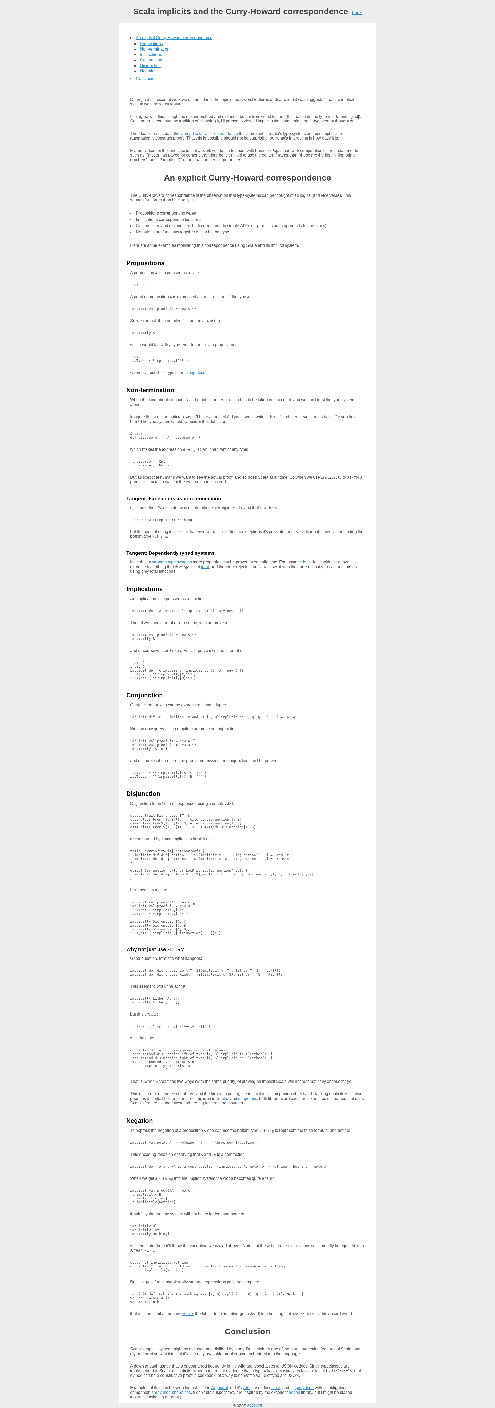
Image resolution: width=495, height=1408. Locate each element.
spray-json (304, 1388)
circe (275, 1388)
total (205, 566)
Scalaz (223, 1098)
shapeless (195, 372)
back (357, 12)
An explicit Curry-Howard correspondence (174, 38)
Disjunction (150, 65)
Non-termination (154, 49)
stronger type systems (172, 562)
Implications (151, 54)
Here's (188, 1314)
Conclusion (146, 78)
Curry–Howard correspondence (209, 133)
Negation (148, 71)
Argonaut (219, 1388)
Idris (307, 562)
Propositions (151, 44)
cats (246, 1388)
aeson (294, 1392)
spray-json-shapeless (171, 1392)
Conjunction (151, 60)
